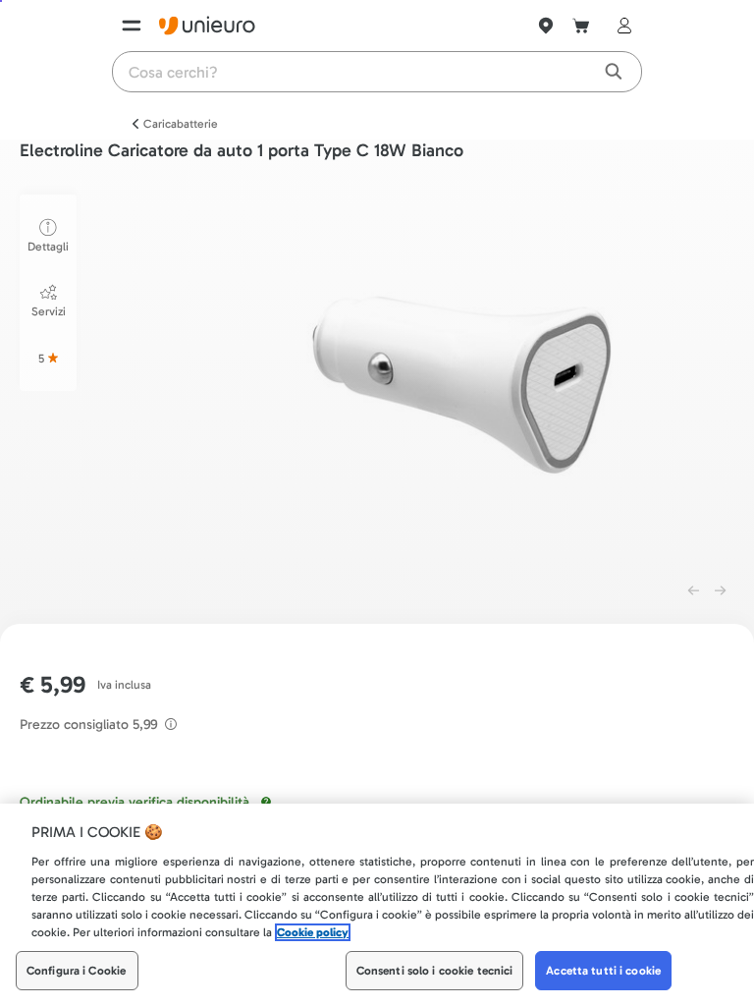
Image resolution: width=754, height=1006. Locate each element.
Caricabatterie (180, 124)
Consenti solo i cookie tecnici (434, 971)
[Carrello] (581, 25)
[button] (467, 378)
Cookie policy (313, 932)
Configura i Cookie (76, 971)
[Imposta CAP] (546, 25)
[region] (377, 905)
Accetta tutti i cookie (603, 971)
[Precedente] (693, 590)
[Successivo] (720, 590)
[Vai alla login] (620, 25)
